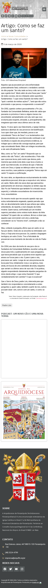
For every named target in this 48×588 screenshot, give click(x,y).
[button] (44, 9)
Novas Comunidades (17, 36)
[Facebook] (2, 16)
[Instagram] (12, 16)
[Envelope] (16, 16)
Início (3, 36)
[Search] (19, 16)
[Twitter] (6, 16)
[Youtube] (9, 16)
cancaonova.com (41, 298)
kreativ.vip (35, 582)
